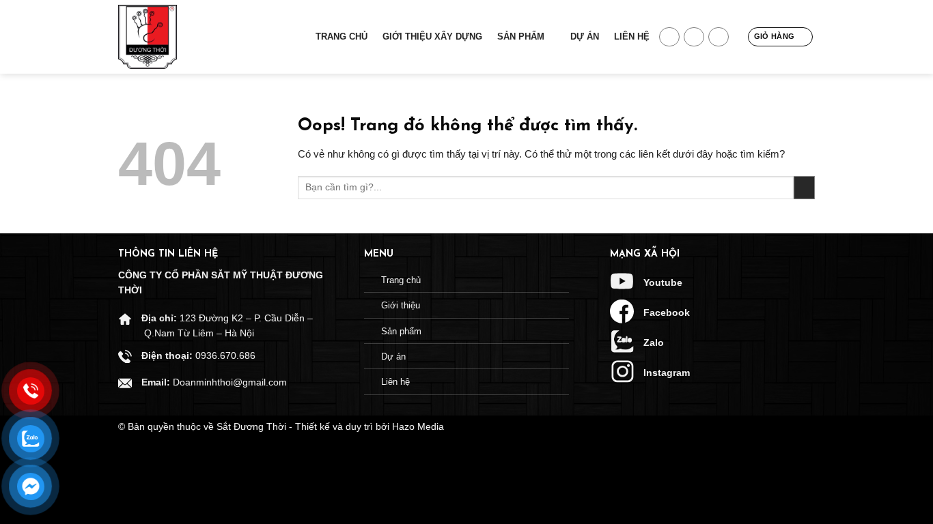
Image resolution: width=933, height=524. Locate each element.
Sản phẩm (520, 36)
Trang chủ (341, 36)
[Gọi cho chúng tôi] (718, 37)
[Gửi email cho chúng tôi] (694, 37)
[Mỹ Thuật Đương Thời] (186, 37)
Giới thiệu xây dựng (432, 36)
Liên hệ (632, 36)
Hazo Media (418, 426)
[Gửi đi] (804, 188)
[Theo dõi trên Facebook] (669, 37)
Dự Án (584, 36)
